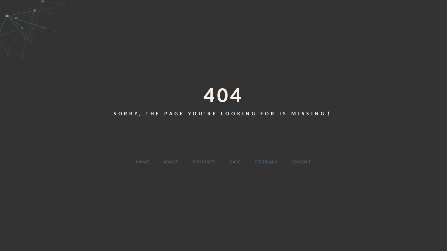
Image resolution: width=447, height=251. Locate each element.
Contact (301, 162)
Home (142, 162)
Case (235, 162)
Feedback (266, 162)
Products (204, 162)
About (170, 162)
